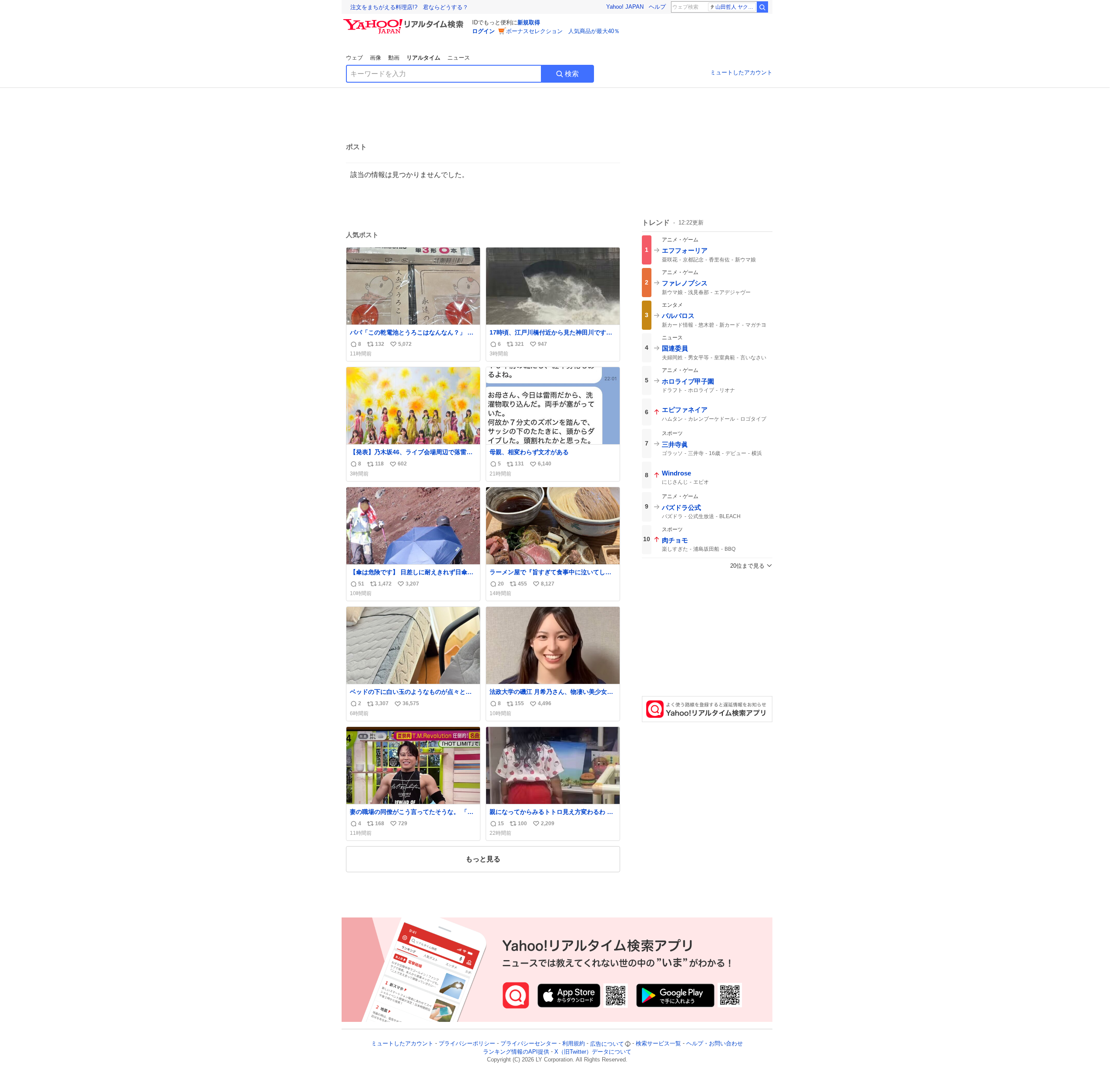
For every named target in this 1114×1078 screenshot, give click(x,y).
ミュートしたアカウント (741, 72)
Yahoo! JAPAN (625, 6)
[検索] (762, 7)
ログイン (483, 31)
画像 (375, 57)
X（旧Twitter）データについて (592, 1051)
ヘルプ (657, 6)
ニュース (458, 57)
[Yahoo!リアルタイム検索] (405, 21)
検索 (572, 73)
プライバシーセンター (528, 1044)
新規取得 (528, 22)
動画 (393, 57)
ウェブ (354, 57)
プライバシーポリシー (467, 1044)
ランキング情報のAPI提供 (516, 1051)
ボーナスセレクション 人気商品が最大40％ (563, 31)
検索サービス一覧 (658, 1044)
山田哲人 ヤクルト (735, 7)
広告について (607, 1044)
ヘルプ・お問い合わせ (714, 1044)
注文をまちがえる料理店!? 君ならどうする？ (409, 7)
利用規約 (573, 1044)
